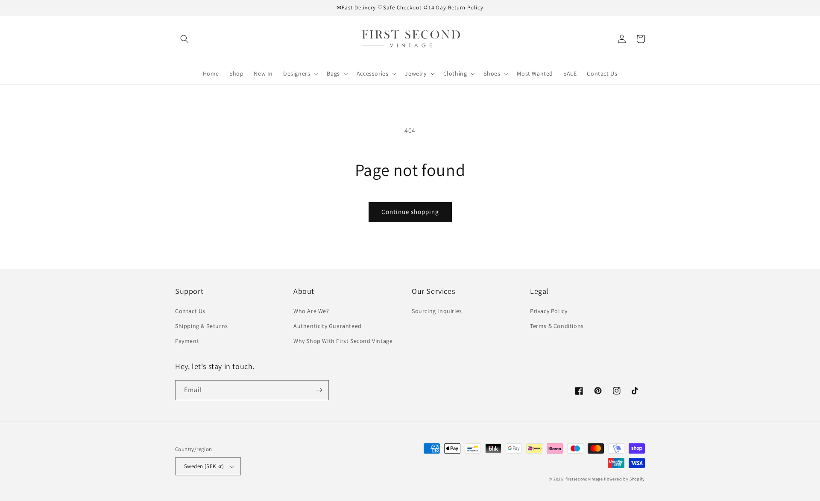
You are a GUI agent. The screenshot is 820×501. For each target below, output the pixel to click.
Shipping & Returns (201, 326)
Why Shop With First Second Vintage (342, 341)
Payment (187, 341)
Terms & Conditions (557, 326)
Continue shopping (410, 212)
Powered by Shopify (624, 479)
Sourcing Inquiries (437, 311)
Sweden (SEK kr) (204, 466)
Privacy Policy (548, 311)
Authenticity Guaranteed (327, 326)
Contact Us (190, 311)
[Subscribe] (319, 390)
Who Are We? (311, 311)
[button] (184, 38)
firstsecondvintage (584, 479)
